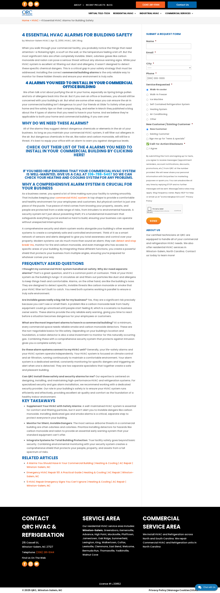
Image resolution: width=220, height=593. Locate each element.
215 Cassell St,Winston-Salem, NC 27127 (37, 544)
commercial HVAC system (71, 197)
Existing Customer (159, 133)
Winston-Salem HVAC (37, 40)
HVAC (68, 40)
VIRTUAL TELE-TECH (99, 13)
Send (153, 221)
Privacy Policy (157, 590)
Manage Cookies (179, 590)
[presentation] (164, 209)
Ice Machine (156, 99)
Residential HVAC (123, 13)
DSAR (194, 590)
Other (153, 119)
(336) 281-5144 (45, 552)
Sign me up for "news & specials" (167, 138)
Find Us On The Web (34, 558)
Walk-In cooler (158, 89)
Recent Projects (95, 5)
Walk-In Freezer (158, 94)
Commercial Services (178, 13)
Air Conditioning (158, 114)
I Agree (153, 148)
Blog (110, 5)
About (77, 5)
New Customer (158, 128)
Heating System (158, 109)
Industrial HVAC (149, 13)
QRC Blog (77, 40)
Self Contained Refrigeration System (170, 104)
